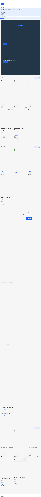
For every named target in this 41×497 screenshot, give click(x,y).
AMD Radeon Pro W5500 (6, 419)
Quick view (17, 127)
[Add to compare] (15, 127)
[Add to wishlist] (19, 127)
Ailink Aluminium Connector (7, 407)
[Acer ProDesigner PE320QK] (2, 251)
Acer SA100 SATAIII (5, 344)
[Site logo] (5, 0)
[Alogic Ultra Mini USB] (2, 411)
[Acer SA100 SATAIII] (2, 314)
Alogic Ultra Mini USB (5, 413)
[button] (3, 204)
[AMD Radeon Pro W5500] (2, 417)
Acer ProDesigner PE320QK (7, 282)
